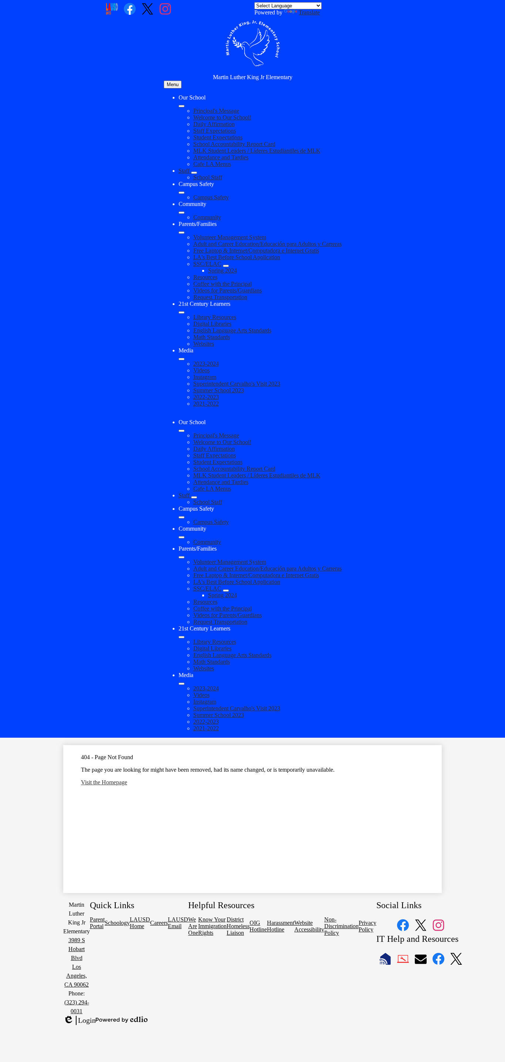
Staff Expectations (214, 131)
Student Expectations (218, 137)
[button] (181, 431)
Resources (205, 277)
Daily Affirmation (214, 124)
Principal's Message (216, 111)
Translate (309, 12)
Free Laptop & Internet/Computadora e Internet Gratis (256, 250)
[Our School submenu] (181, 106)
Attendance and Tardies (220, 157)
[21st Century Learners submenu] (181, 312)
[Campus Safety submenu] (181, 193)
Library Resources (214, 317)
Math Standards (211, 337)
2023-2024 (206, 364)
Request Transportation (220, 297)
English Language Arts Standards (232, 330)
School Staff (207, 177)
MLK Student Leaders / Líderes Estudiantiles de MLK (257, 151)
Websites (203, 344)
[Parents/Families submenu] (181, 232)
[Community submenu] (181, 213)
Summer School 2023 (218, 390)
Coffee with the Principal (222, 284)
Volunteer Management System (229, 237)
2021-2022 (206, 403)
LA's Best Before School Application (236, 257)
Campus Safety (211, 197)
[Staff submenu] (194, 173)
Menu (173, 84)
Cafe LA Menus (212, 164)
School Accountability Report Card (234, 144)
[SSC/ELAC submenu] (226, 266)
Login (79, 1020)
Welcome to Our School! (222, 117)
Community (207, 217)
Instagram (204, 377)
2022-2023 (206, 397)
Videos (201, 370)
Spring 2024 (222, 270)
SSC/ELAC (207, 264)
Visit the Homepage (104, 782)
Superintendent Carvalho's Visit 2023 (236, 384)
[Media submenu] (181, 359)
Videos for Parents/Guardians (227, 290)
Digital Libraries (212, 324)
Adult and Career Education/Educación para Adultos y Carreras (267, 244)
